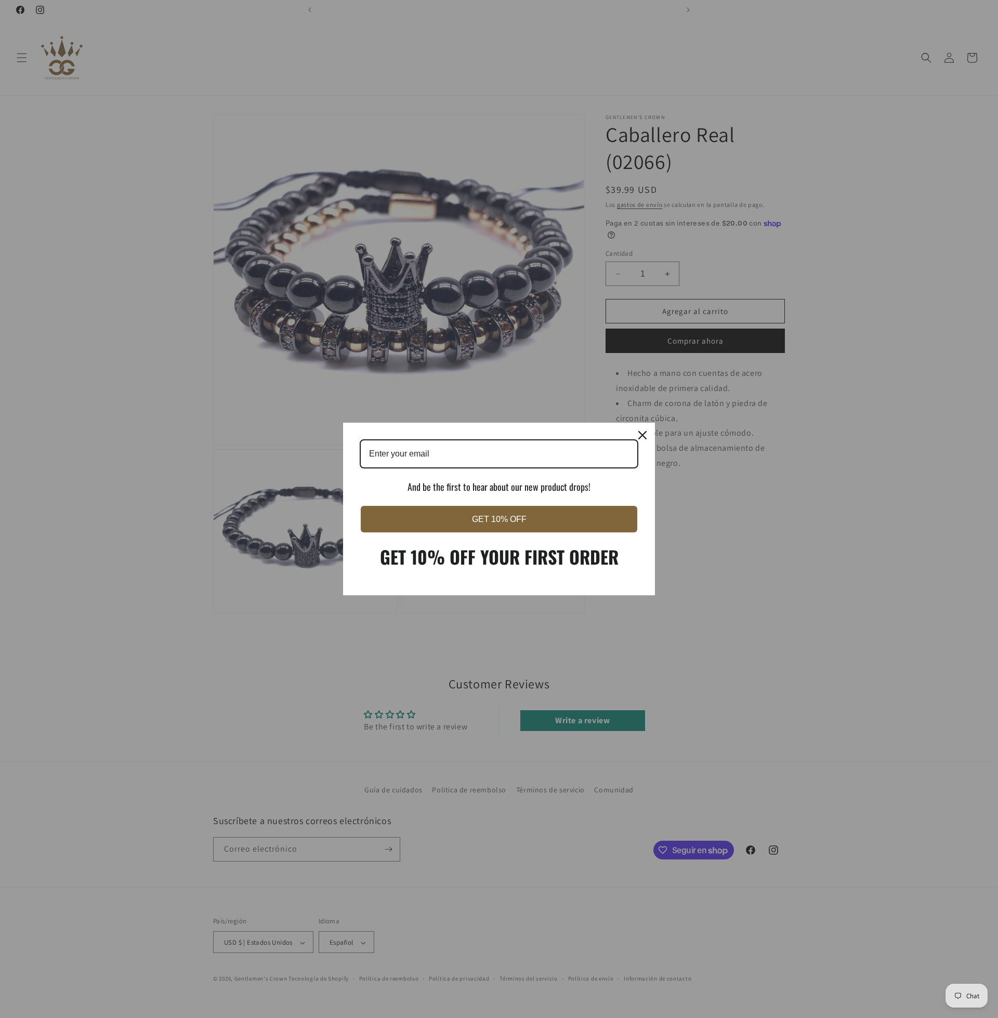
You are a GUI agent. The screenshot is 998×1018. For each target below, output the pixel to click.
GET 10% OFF (499, 519)
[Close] (642, 435)
